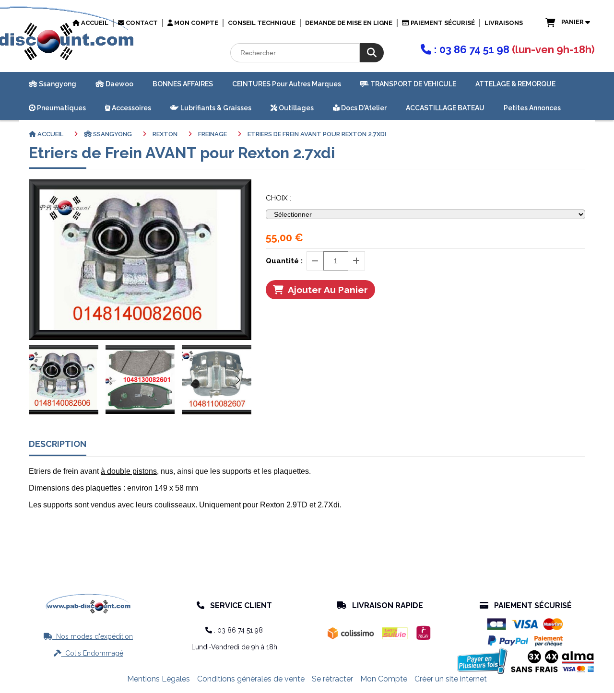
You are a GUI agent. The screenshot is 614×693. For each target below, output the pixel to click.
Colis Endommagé (88, 653)
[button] (238, 379)
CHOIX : (278, 198)
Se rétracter (332, 678)
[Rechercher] (372, 52)
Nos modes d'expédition (88, 636)
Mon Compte (383, 678)
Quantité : (284, 261)
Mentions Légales (158, 678)
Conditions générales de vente (251, 678)
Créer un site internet (450, 678)
